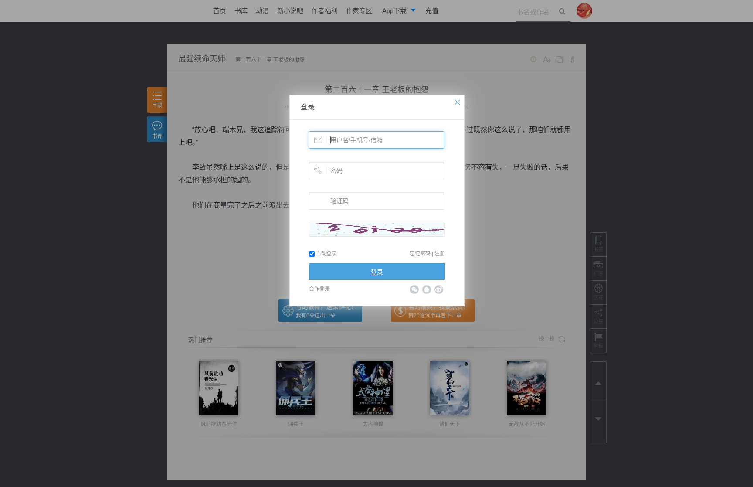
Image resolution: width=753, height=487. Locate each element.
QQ (426, 289)
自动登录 (326, 254)
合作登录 (319, 289)
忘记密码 (420, 254)
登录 (308, 107)
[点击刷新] (377, 230)
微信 (414, 289)
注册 (439, 254)
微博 (438, 289)
